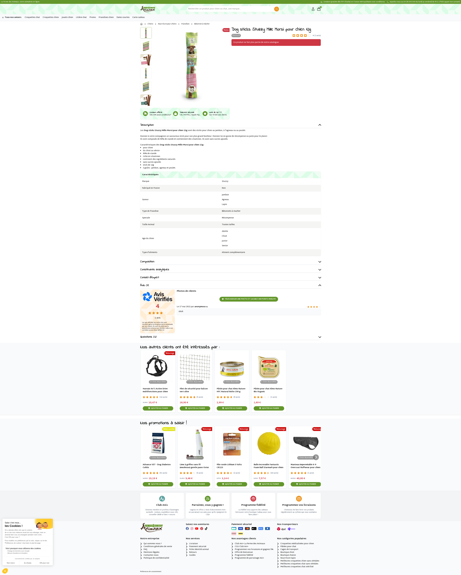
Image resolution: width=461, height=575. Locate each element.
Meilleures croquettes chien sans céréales (299, 561)
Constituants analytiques (154, 270)
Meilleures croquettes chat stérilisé (296, 566)
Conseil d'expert (149, 278)
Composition (147, 262)
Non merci (11, 563)
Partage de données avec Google (19, 551)
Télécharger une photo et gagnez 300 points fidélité (250, 299)
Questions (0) (148, 337)
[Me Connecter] (313, 9)
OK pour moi (44, 563)
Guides (192, 555)
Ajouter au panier (159, 408)
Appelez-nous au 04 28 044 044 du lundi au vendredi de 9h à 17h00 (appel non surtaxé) (425, 2)
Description (147, 125)
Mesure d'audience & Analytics (17, 553)
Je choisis (27, 563)
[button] (5, 571)
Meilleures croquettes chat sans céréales (299, 564)
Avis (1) (144, 286)
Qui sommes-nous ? (153, 543)
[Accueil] (141, 24)
